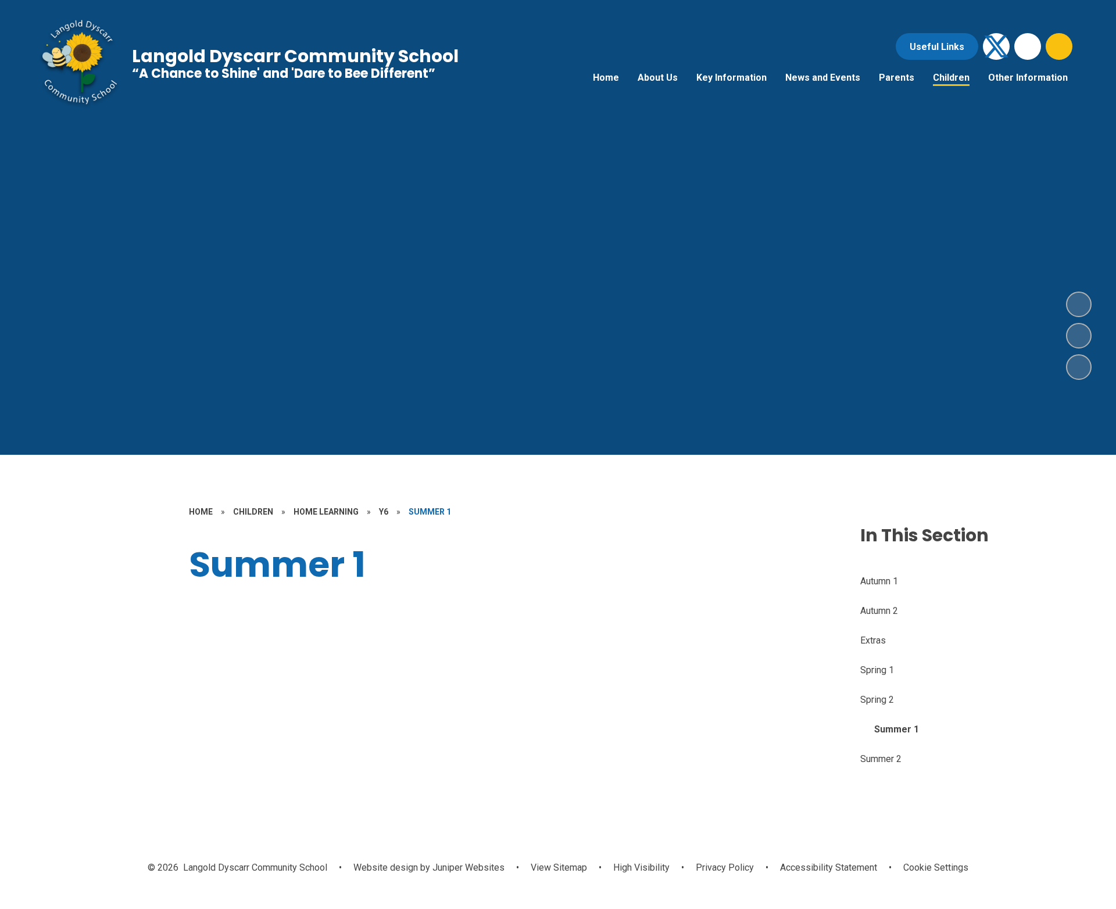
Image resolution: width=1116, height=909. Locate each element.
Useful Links (937, 46)
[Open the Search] (1059, 46)
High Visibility (641, 867)
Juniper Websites (467, 867)
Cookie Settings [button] (935, 867)
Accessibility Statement (828, 867)
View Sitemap (559, 867)
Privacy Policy (725, 867)
